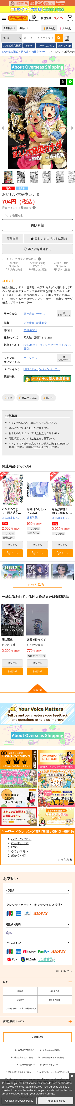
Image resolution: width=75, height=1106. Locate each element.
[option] (37, 128)
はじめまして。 (11, 517)
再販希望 (37, 225)
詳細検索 (67, 38)
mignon (29, 45)
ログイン (59, 18)
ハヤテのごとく (46, 45)
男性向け (50, 28)
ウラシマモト (20, 851)
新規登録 (46, 18)
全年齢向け (9, 28)
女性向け (66, 28)
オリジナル (8, 533)
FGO (14, 847)
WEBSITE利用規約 (26, 1050)
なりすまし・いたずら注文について (54, 1072)
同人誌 (24, 51)
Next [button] (72, 128)
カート (14, 553)
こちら (37, 422)
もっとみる (65, 859)
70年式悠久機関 (12, 45)
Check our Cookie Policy (19, 1100)
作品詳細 (12, 671)
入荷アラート (64, 315)
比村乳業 (32, 517)
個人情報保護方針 (27, 1064)
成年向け (23, 28)
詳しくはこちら (64, 970)
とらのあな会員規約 (51, 1050)
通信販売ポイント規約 (23, 1057)
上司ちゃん (33, 532)
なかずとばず (20, 843)
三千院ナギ (8, 537)
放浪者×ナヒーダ (36, 655)
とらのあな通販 (10, 51)
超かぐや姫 (64, 45)
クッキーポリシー (50, 1064)
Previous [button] (2, 128)
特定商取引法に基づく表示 (19, 1072)
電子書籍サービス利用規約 (52, 1057)
